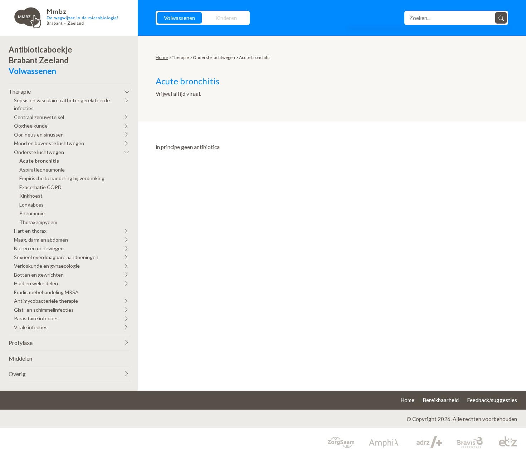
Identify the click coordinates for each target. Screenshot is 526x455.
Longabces (31, 205)
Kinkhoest (31, 196)
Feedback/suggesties (492, 400)
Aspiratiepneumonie (42, 170)
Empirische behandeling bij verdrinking (61, 178)
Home (162, 57)
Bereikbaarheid (441, 400)
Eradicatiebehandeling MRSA (46, 292)
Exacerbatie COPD (40, 187)
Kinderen (226, 18)
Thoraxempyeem (38, 222)
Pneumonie (32, 213)
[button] (69, 90)
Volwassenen (179, 18)
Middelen (20, 358)
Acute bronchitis (39, 161)
